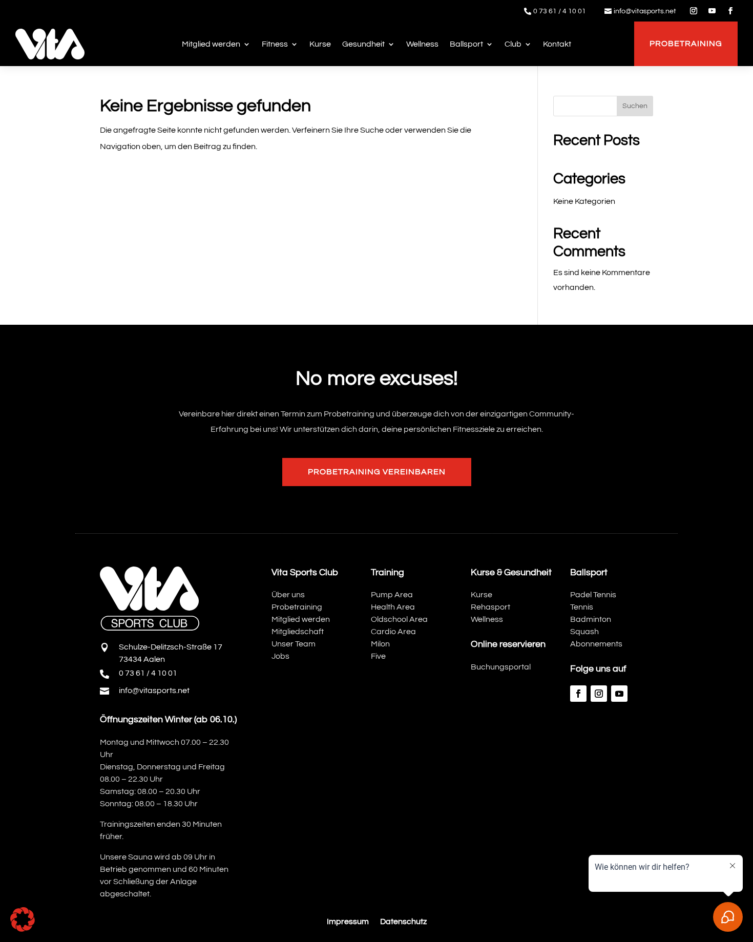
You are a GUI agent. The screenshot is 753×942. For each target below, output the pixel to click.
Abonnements (596, 644)
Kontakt (557, 44)
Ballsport (466, 44)
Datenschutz (403, 922)
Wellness (422, 44)
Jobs (280, 656)
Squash (584, 631)
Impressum (348, 922)
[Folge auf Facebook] (730, 11)
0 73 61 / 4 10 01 (559, 11)
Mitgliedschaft (297, 631)
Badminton (590, 619)
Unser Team (293, 644)
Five (378, 656)
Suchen (634, 106)
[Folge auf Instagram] (693, 11)
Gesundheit (363, 44)
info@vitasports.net (645, 11)
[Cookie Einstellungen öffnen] (22, 929)
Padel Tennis (593, 595)
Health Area (393, 607)
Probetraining (686, 43)
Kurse (320, 44)
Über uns (288, 595)
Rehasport (490, 607)
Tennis (581, 607)
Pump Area (392, 595)
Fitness (275, 44)
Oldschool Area (399, 619)
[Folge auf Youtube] (712, 11)
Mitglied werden (211, 44)
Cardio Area (393, 631)
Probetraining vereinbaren (377, 472)
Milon (380, 644)
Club (513, 44)
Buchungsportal (501, 667)
